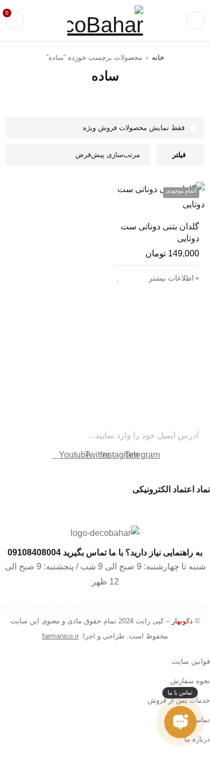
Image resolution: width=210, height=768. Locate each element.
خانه (158, 57)
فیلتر (179, 155)
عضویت (13, 435)
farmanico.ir (60, 636)
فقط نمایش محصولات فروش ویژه (134, 128)
